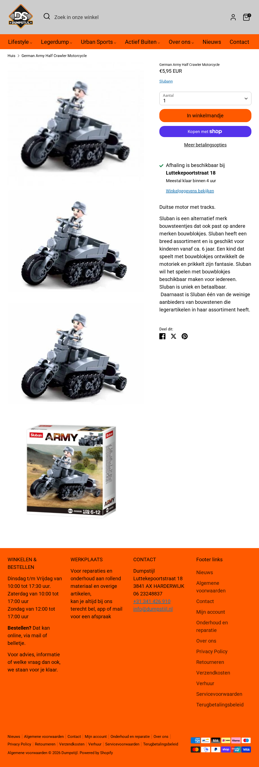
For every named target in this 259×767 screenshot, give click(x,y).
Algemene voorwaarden (44, 736)
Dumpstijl (69, 753)
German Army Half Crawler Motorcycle (54, 55)
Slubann (166, 81)
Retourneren (210, 662)
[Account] (233, 17)
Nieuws (204, 572)
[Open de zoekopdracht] (47, 16)
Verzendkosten (213, 673)
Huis (11, 55)
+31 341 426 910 (151, 601)
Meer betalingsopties (205, 144)
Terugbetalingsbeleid (220, 705)
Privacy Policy (211, 651)
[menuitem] (20, 43)
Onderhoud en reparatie (130, 736)
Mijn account (210, 612)
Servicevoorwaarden (219, 694)
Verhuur (205, 683)
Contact (205, 601)
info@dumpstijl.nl (153, 609)
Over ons (206, 641)
